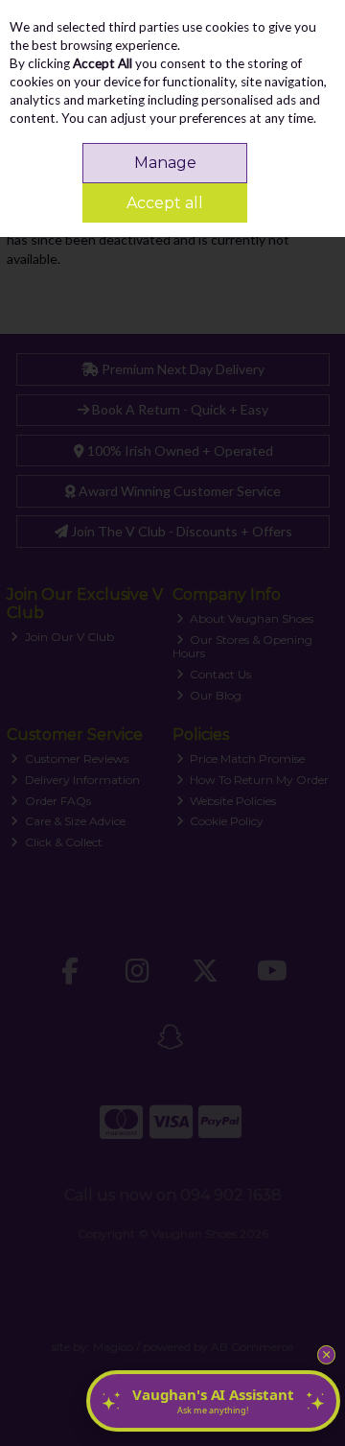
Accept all (164, 203)
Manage (165, 163)
